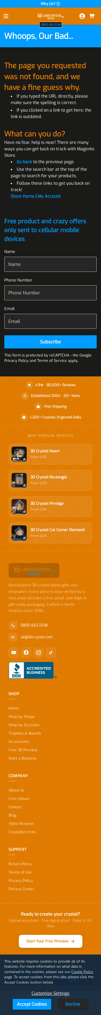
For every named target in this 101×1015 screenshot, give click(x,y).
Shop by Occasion (24, 725)
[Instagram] (38, 652)
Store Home (22, 196)
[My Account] (82, 16)
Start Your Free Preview (47, 941)
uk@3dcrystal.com (36, 637)
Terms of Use (20, 872)
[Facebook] (26, 652)
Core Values (19, 798)
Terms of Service (52, 360)
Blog (12, 815)
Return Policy (20, 864)
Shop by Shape (21, 716)
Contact (15, 807)
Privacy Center (21, 889)
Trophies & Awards (25, 733)
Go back (24, 162)
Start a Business (23, 758)
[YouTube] (14, 652)
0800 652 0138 (51, 24)
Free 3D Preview (23, 750)
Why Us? (48, 3)
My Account (49, 196)
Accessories (19, 741)
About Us (16, 790)
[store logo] (50, 16)
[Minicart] (91, 16)
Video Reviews (21, 823)
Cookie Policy (82, 972)
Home (14, 708)
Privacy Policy (21, 880)
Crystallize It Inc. (23, 832)
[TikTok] (51, 652)
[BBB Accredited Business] (33, 670)
